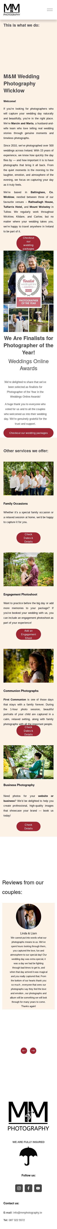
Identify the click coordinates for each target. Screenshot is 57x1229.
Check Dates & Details (28, 537)
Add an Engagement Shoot (28, 634)
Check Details (28, 826)
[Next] (33, 1051)
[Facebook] (28, 1188)
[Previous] (24, 1051)
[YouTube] (38, 1188)
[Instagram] (19, 1188)
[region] (28, 979)
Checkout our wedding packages (28, 243)
